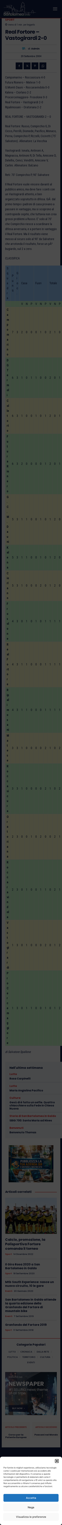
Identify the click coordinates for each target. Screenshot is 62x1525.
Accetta (31, 1497)
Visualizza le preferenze (31, 1516)
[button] (57, 1461)
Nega (31, 1507)
